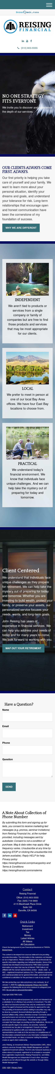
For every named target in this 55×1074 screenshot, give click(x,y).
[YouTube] (27, 41)
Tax (27, 932)
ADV (8, 1067)
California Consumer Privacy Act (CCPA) (33, 984)
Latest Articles (27, 938)
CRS (4, 1067)
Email (5, 726)
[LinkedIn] (23, 41)
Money (27, 935)
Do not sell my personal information (19, 989)
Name (5, 710)
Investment (27, 929)
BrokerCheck (7, 949)
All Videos (27, 941)
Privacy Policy (17, 1067)
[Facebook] (31, 41)
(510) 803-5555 (29, 48)
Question (7, 759)
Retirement (27, 925)
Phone (6, 742)
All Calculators (27, 944)
